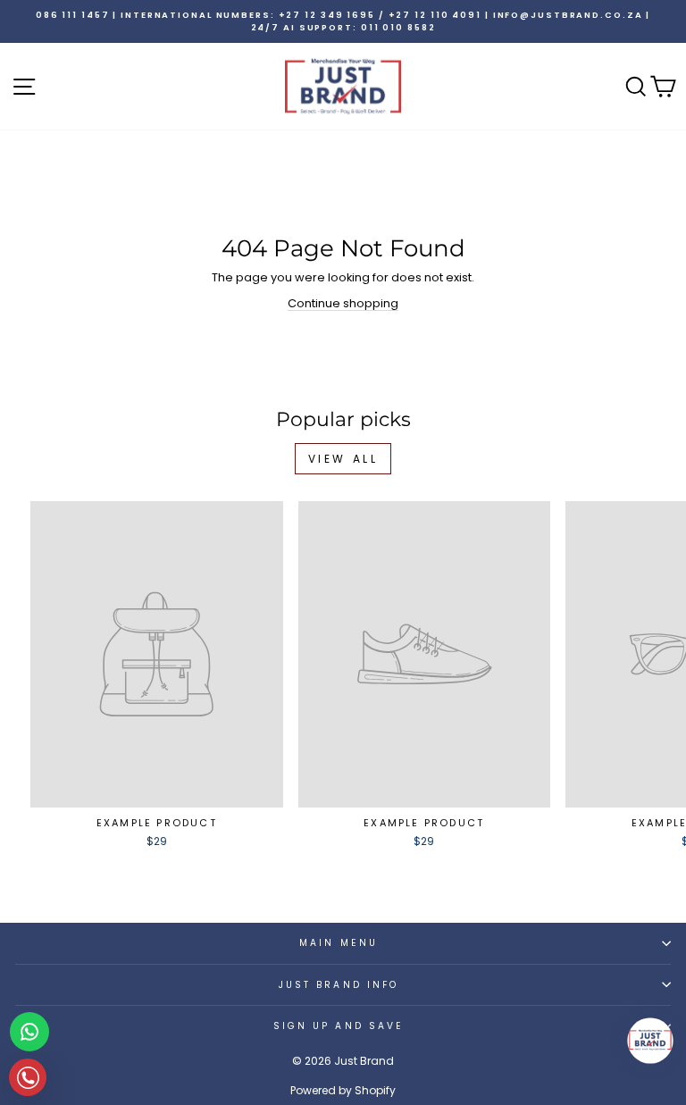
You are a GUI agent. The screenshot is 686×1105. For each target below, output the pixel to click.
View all (343, 458)
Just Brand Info (338, 985)
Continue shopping (343, 303)
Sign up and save (338, 1026)
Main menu (338, 943)
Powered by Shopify (343, 1090)
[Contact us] (29, 1031)
